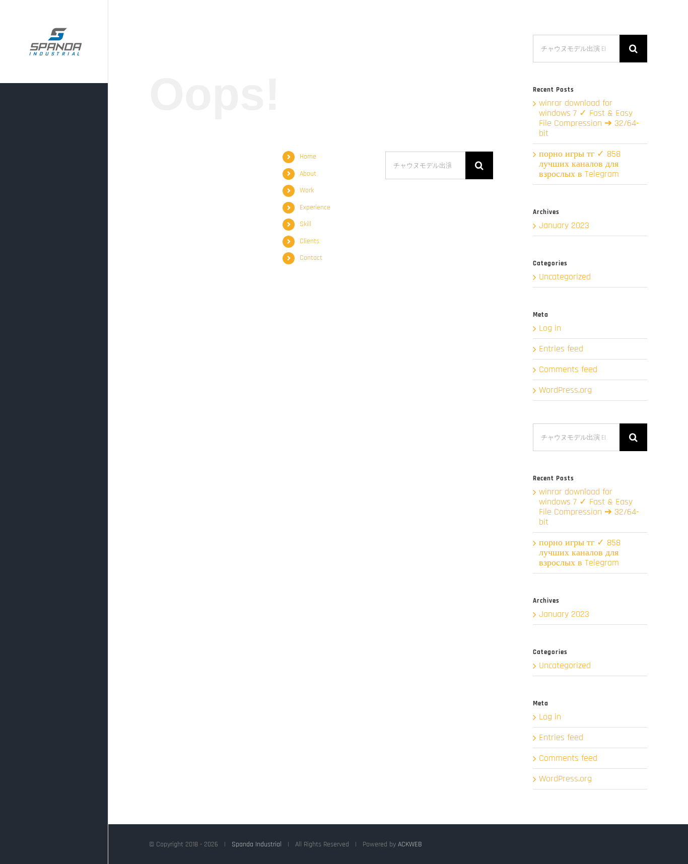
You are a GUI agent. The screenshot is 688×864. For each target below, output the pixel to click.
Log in (550, 328)
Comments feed (568, 369)
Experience (315, 207)
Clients (309, 241)
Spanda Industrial (257, 844)
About (308, 173)
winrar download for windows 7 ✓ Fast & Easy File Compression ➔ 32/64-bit (589, 118)
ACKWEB (410, 844)
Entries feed (561, 348)
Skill (305, 224)
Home (308, 156)
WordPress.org (565, 390)
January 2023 (564, 225)
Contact (311, 257)
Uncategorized (565, 277)
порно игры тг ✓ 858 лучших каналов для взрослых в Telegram (580, 164)
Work (307, 190)
